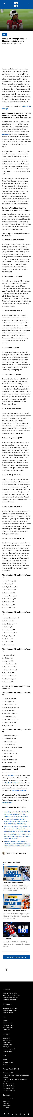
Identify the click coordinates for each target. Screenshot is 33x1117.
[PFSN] (17, 4)
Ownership (6, 1107)
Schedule (5, 1064)
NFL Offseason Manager (9, 999)
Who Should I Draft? (8, 1088)
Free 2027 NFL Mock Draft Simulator (14, 911)
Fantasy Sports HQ (8, 1073)
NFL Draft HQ (7, 939)
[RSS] (16, 1114)
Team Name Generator (9, 1090)
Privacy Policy (6, 1105)
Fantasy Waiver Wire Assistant (11, 1079)
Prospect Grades (7, 1051)
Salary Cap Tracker (8, 1027)
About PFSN (6, 1101)
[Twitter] (24, 1114)
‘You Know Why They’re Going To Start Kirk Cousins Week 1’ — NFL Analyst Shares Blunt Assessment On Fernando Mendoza (17, 829)
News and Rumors (8, 1023)
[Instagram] (8, 1114)
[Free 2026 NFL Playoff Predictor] (16, 873)
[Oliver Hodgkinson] (4, 853)
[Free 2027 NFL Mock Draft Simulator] (16, 901)
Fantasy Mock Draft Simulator (11, 1075)
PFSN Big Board (7, 1047)
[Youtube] (28, 1114)
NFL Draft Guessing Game (10, 1010)
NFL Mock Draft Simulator (10, 993)
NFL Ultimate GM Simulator (10, 997)
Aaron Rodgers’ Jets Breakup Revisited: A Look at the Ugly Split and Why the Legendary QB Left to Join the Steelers (16, 814)
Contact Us (6, 1103)
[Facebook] (4, 1114)
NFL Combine (6, 1042)
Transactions (6, 1029)
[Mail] (12, 1114)
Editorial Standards (8, 1099)
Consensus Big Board (9, 1049)
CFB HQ (5, 1060)
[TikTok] (20, 1114)
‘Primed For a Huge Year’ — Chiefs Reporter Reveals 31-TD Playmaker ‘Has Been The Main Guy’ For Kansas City (16, 821)
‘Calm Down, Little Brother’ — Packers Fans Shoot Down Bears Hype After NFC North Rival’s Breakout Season (17, 836)
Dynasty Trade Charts (9, 1084)
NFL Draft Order (7, 1044)
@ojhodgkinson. (7, 802)
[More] (6, 970)
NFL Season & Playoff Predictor (11, 995)
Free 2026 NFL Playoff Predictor (13, 883)
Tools (4, 878)
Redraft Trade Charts (8, 1086)
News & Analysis (7, 1040)
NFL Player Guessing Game (10, 1008)
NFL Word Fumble (8, 1012)
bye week (5, 134)
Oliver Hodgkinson (20, 853)
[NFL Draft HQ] (16, 929)
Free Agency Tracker (8, 1025)
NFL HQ (5, 1021)
